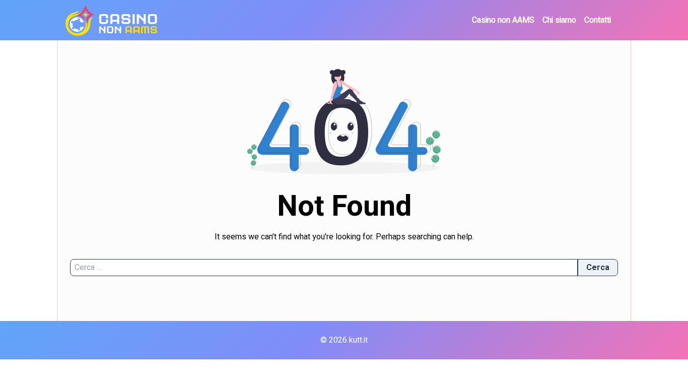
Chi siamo (559, 20)
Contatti (597, 20)
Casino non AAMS (503, 20)
